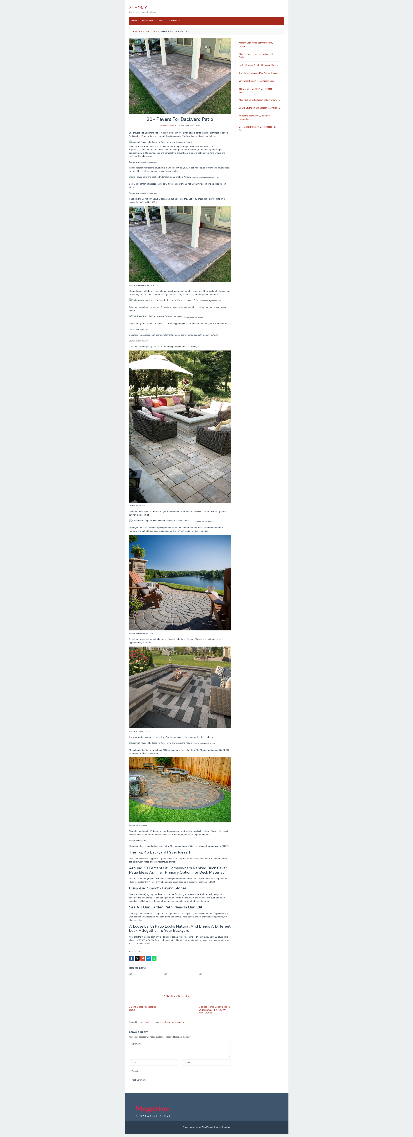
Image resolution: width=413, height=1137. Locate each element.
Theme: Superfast (222, 1126)
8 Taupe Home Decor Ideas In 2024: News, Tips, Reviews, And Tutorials (214, 1009)
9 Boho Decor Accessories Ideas (142, 1008)
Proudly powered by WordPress (197, 1126)
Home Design (145, 1021)
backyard (166, 1021)
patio (174, 1021)
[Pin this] (142, 958)
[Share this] (131, 958)
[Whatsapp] (154, 958)
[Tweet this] (137, 958)
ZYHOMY (138, 8)
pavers (180, 1021)
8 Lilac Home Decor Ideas (177, 996)
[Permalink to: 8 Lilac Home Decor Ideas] (180, 983)
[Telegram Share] (148, 958)
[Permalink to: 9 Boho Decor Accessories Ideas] (145, 988)
